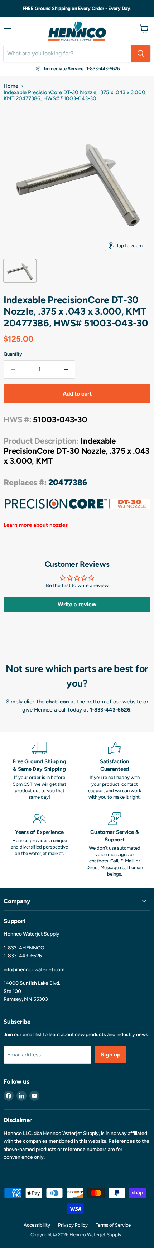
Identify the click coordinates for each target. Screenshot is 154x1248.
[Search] (140, 53)
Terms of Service (113, 1225)
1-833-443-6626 (103, 68)
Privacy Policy (73, 1225)
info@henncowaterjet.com (34, 970)
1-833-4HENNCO (24, 948)
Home (11, 86)
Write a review (77, 604)
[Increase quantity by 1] (66, 369)
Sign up (111, 1054)
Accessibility (37, 1225)
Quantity (13, 354)
